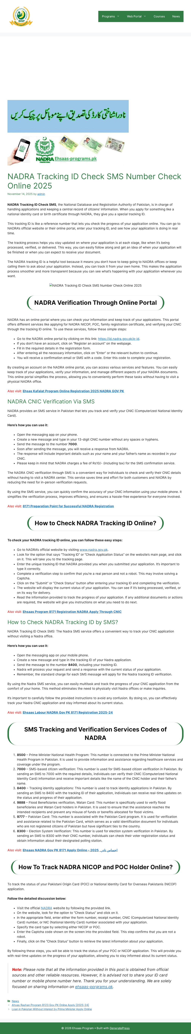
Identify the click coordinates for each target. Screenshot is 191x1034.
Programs (108, 16)
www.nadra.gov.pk (94, 550)
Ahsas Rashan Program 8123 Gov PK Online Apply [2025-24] (50, 1005)
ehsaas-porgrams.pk (94, 986)
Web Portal (134, 16)
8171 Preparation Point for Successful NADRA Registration (68, 506)
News (176, 16)
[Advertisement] (95, 72)
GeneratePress (120, 1028)
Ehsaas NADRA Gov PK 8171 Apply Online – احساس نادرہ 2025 (70, 850)
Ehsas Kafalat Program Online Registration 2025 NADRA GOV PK (73, 391)
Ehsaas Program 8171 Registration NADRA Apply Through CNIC (72, 612)
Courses (159, 16)
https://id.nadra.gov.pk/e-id (118, 339)
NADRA (46, 908)
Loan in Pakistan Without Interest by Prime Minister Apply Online (52, 1009)
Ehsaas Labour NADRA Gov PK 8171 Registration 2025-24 (68, 712)
